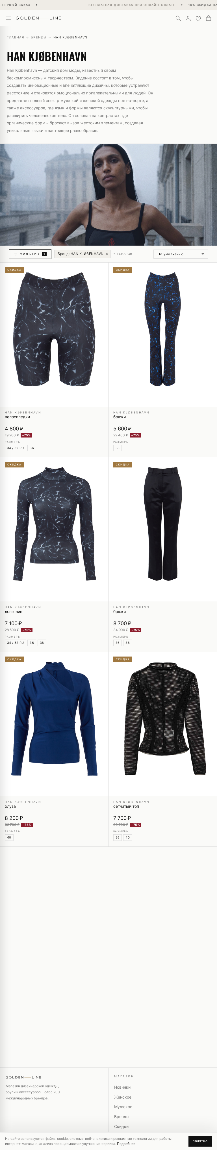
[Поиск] (178, 18)
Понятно (200, 1141)
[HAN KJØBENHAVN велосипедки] (54, 334)
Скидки (121, 1126)
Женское (122, 1097)
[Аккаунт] (188, 18)
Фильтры (32, 254)
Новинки (122, 1087)
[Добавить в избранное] (101, 270)
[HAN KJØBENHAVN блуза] (54, 724)
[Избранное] (198, 18)
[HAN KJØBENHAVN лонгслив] (54, 529)
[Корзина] (208, 18)
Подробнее (126, 1144)
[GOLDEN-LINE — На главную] (38, 17)
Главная (15, 37)
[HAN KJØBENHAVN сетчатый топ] (163, 724)
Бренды (39, 37)
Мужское (123, 1106)
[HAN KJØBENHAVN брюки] (163, 334)
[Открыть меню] (8, 18)
